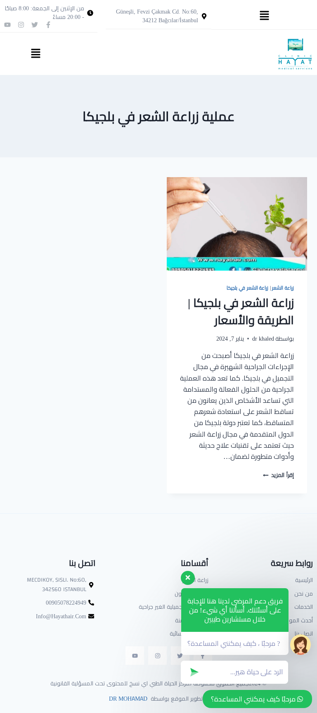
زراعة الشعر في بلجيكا (247, 287)
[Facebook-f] (48, 24)
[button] (264, 16)
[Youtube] (7, 24)
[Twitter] (34, 24)
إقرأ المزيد (278, 475)
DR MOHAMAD (127, 698)
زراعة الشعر (283, 287)
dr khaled (263, 338)
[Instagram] (21, 24)
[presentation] (237, 224)
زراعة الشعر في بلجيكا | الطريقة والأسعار (241, 311)
